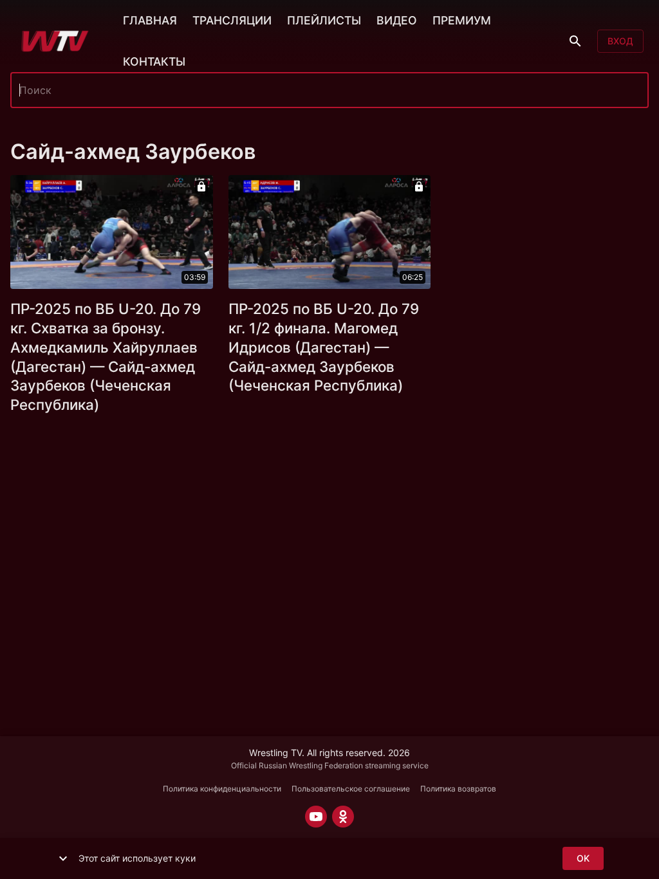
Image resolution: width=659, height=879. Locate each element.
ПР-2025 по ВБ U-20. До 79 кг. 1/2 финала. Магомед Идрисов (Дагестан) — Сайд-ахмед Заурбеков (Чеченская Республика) (323, 347)
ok (583, 858)
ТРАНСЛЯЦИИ (232, 20)
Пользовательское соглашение (351, 788)
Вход (620, 40)
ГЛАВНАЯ (150, 20)
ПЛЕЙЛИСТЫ (324, 20)
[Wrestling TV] (55, 41)
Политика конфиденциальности (222, 788)
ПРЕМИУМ (461, 20)
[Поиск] (575, 41)
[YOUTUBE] (316, 817)
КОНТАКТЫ (154, 61)
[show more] (63, 858)
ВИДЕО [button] (396, 20)
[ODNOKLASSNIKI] (343, 817)
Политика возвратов (458, 788)
